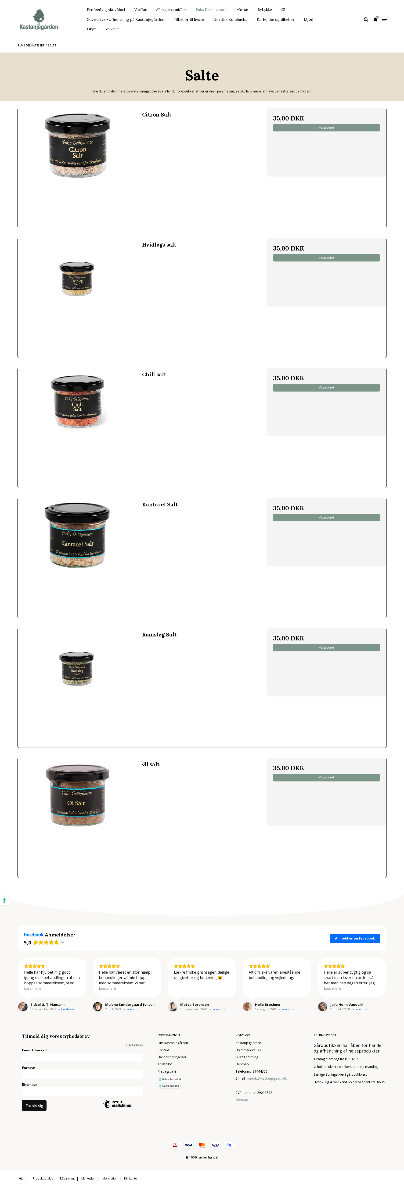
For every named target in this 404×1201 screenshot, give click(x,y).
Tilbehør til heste (189, 19)
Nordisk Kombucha (230, 19)
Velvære (112, 29)
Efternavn (29, 1084)
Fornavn (28, 1068)
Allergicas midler (171, 9)
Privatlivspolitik (171, 1079)
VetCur (140, 9)
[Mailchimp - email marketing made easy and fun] (117, 1111)
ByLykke (265, 9)
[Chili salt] (77, 428)
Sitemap (241, 1099)
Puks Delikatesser (211, 9)
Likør (91, 29)
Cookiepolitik (170, 1086)
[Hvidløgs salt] (77, 298)
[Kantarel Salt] (77, 558)
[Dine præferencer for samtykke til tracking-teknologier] (4, 900)
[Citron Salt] (77, 168)
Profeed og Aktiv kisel (106, 9)
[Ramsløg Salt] (77, 688)
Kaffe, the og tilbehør (276, 19)
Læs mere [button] (32, 988)
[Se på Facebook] (23, 1006)
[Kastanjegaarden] (46, 19)
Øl (283, 9)
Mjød (308, 19)
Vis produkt (326, 128)
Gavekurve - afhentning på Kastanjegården (125, 19)
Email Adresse (34, 1050)
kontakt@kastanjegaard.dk (266, 1078)
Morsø (242, 9)
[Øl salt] (77, 818)
